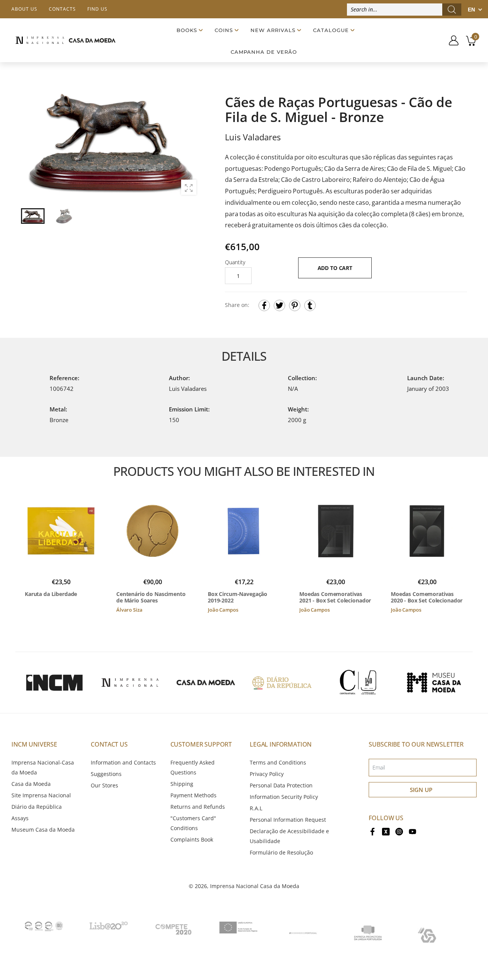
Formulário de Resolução (281, 852)
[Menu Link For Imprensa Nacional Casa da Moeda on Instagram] (399, 831)
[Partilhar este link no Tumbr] (310, 305)
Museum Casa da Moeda (43, 829)
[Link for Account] (450, 40)
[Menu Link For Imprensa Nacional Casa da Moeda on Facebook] (372, 831)
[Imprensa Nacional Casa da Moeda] (65, 40)
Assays (20, 818)
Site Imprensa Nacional (41, 795)
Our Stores (104, 785)
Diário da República (36, 806)
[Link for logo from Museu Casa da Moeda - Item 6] (434, 682)
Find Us (97, 9)
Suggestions (106, 773)
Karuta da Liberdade (51, 594)
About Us (24, 9)
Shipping (181, 783)
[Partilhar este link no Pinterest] (294, 305)
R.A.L (256, 808)
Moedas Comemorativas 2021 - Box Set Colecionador (335, 597)
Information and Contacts (123, 762)
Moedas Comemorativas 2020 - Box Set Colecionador (426, 597)
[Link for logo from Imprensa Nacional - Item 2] (130, 682)
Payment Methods (193, 795)
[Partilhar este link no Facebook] (264, 305)
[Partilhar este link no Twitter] (279, 305)
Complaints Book (191, 839)
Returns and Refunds (197, 806)
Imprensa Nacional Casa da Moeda (254, 886)
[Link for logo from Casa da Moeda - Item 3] (206, 682)
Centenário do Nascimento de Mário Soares (151, 597)
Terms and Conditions (278, 762)
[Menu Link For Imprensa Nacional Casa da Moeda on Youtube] (412, 831)
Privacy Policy (267, 773)
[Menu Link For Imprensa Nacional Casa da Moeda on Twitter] (386, 831)
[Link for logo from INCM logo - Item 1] (54, 682)
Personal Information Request (288, 819)
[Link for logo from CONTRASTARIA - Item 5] (358, 682)
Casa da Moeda (31, 783)
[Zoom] (188, 187)
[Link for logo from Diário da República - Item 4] (282, 682)
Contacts (62, 9)
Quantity (235, 262)
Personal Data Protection (281, 785)
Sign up (421, 789)
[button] (190, 141)
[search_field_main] (451, 9)
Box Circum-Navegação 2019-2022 (237, 597)
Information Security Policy (284, 796)
